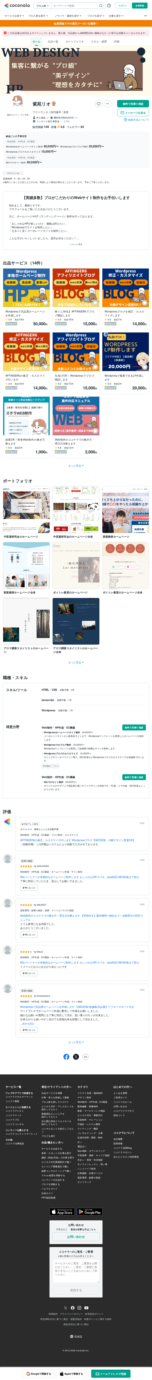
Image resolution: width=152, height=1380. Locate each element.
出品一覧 (53, 41)
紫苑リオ (42, 104)
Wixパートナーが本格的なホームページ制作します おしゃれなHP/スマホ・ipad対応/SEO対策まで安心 (79, 877)
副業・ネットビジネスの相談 (59, 910)
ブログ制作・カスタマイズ (64, 834)
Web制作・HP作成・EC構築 (34, 834)
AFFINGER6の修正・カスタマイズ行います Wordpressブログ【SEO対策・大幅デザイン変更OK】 (77, 840)
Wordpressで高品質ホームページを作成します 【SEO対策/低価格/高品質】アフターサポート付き (77, 1007)
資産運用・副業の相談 (31, 910)
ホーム (36, 41)
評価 (116, 41)
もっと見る (77, 244)
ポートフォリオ (75, 41)
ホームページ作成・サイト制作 (66, 871)
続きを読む (28, 1023)
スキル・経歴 (99, 41)
